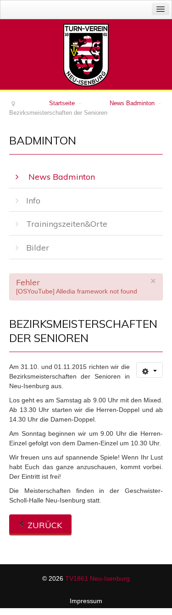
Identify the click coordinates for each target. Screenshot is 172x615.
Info (33, 200)
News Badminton (60, 176)
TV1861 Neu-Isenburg (97, 578)
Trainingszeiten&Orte (66, 224)
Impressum (86, 600)
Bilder (37, 247)
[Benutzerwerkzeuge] (149, 370)
